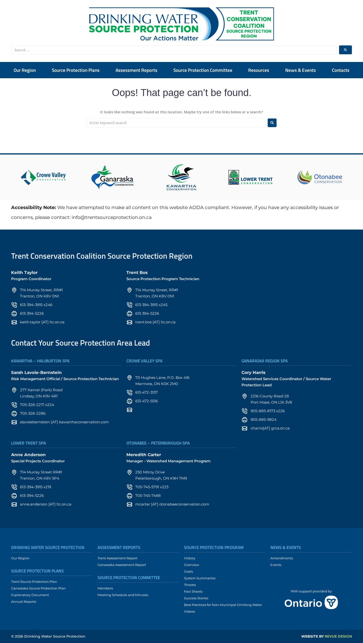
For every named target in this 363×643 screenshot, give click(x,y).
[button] (76, 70)
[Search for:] (175, 122)
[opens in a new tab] (43, 177)
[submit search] (345, 49)
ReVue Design (326, 636)
